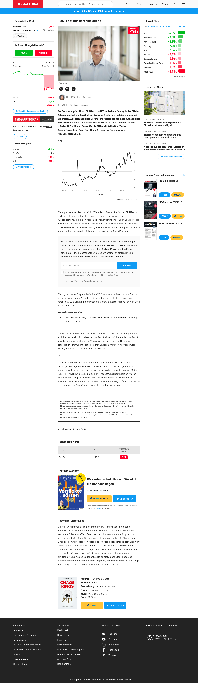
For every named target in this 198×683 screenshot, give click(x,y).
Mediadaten (19, 625)
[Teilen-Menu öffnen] (61, 89)
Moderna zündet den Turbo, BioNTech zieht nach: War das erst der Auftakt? (164, 148)
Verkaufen (43, 52)
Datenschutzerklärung (93, 281)
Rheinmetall (148, 71)
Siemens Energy (150, 58)
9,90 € (164, 237)
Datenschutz (19, 639)
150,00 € (165, 216)
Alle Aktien (63, 625)
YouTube (113, 639)
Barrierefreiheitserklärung (27, 644)
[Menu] (183, 4)
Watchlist (20, 35)
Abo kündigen (20, 663)
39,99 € (164, 195)
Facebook (113, 649)
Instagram (113, 644)
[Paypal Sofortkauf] (92, 605)
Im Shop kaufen (125, 498)
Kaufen (24, 52)
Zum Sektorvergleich (23, 166)
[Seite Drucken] (67, 89)
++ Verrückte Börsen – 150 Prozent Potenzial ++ (99, 11)
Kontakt (112, 633)
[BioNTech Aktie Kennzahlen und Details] (33, 81)
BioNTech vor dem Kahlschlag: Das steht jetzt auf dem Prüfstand (162, 136)
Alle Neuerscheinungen (180, 175)
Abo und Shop (64, 658)
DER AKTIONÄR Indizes (69, 654)
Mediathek (62, 630)
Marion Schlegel (88, 97)
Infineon (147, 54)
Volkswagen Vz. (150, 37)
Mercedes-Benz (150, 41)
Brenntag (147, 46)
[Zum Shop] (128, 4)
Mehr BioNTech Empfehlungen (171, 156)
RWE (145, 50)
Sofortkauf (104, 499)
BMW (145, 33)
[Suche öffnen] (61, 4)
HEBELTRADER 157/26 (170, 223)
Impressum (19, 630)
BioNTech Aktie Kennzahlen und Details (30, 111)
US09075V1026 (29, 30)
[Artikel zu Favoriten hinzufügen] (74, 89)
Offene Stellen (20, 659)
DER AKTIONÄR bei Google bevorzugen (73, 105)
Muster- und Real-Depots (70, 649)
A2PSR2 (16, 30)
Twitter (112, 655)
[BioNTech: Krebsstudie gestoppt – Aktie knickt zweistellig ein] (164, 103)
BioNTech (63, 83)
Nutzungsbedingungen (25, 634)
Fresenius (148, 67)
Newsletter (63, 634)
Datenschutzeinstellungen (27, 649)
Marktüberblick (65, 644)
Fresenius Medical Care (153, 63)
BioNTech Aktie (19, 26)
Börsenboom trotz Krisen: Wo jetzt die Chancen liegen (111, 481)
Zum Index (20, 136)
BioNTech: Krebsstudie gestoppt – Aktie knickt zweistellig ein (162, 124)
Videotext (18, 654)
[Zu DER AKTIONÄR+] (152, 4)
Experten (62, 639)
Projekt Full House (168, 180)
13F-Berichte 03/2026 (170, 202)
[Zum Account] (139, 4)
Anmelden (127, 265)
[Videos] (165, 4)
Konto (99, 508)
